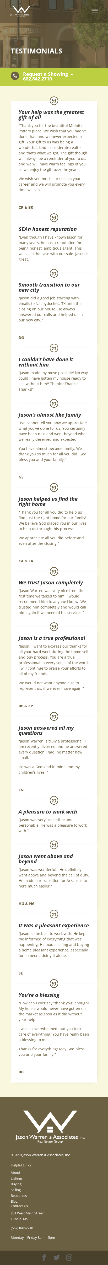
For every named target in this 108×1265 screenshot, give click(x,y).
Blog (14, 1201)
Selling (16, 1189)
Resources (19, 1195)
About (15, 1172)
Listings (17, 1178)
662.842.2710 (37, 79)
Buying (16, 1184)
